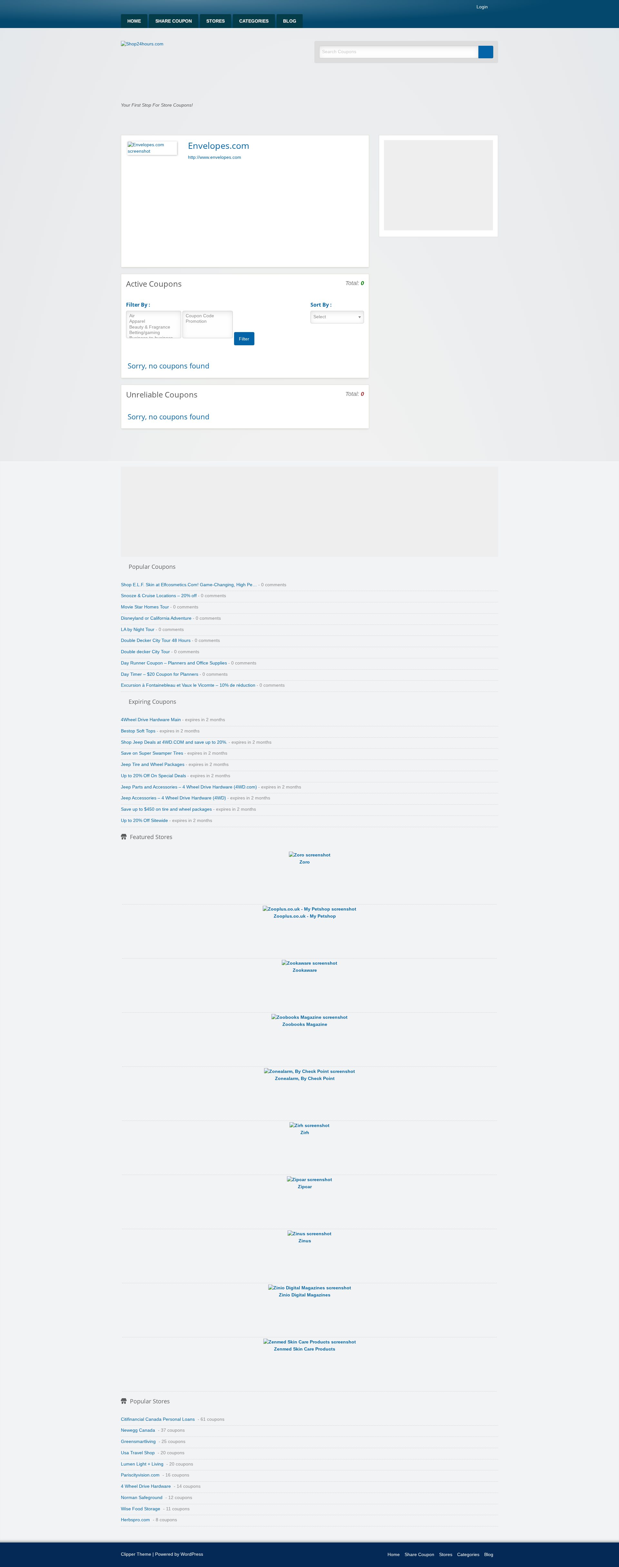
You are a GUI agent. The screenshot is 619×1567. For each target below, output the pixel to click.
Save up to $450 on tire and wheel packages (166, 809)
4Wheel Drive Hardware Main (151, 719)
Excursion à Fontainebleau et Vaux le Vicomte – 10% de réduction (188, 685)
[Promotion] (207, 321)
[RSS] (496, 8)
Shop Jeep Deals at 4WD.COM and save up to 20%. (174, 742)
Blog (289, 21)
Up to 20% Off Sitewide (144, 820)
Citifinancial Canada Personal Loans (158, 1419)
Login (481, 7)
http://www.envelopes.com (214, 157)
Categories (254, 21)
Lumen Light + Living (142, 1464)
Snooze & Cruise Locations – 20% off (159, 595)
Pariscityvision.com (140, 1475)
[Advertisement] (245, 212)
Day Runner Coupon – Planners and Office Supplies (174, 663)
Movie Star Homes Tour (145, 607)
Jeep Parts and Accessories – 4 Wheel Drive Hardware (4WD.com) (189, 787)
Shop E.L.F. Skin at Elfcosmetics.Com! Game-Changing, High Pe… (189, 584)
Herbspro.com (135, 1519)
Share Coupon (173, 21)
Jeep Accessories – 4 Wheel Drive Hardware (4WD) (173, 798)
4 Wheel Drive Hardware (146, 1486)
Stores (215, 21)
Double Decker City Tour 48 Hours (156, 640)
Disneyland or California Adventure (156, 618)
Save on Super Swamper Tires (152, 753)
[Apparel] (154, 321)
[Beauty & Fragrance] (154, 327)
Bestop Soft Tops (138, 731)
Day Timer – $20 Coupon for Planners (159, 674)
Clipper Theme (136, 1554)
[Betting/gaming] (154, 333)
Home (134, 21)
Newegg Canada (138, 1430)
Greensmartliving (138, 1441)
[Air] (154, 316)
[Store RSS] (361, 145)
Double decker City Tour (145, 651)
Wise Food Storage (140, 1508)
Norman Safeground (141, 1497)
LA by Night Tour (137, 629)
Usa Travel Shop (138, 1452)
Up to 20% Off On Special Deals (153, 775)
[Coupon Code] (207, 316)
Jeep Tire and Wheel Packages (152, 764)
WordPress (192, 1554)
